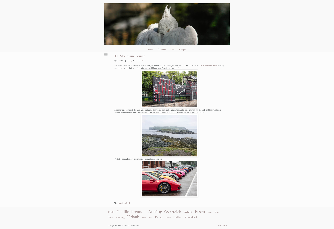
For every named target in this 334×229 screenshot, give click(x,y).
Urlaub (133, 217)
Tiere (144, 217)
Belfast (178, 217)
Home (150, 49)
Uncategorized (140, 61)
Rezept (159, 217)
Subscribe (223, 226)
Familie (122, 211)
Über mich (161, 49)
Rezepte (182, 49)
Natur (111, 217)
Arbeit (188, 212)
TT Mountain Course (129, 56)
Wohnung (120, 217)
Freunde (138, 211)
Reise (210, 212)
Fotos (172, 49)
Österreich (172, 212)
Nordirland (191, 217)
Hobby (168, 218)
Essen (200, 211)
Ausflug (155, 211)
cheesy (129, 61)
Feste (111, 212)
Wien (150, 218)
